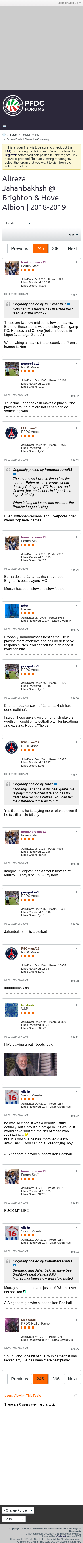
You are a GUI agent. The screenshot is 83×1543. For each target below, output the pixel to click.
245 (40, 248)
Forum (13, 134)
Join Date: (27, 279)
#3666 (75, 698)
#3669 (75, 924)
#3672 (75, 1116)
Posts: (52, 279)
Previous (19, 248)
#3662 (75, 396)
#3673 (75, 1203)
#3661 (75, 294)
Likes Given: (29, 285)
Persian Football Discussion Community (28, 139)
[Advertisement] (41, 47)
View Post (68, 304)
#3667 (75, 774)
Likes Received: (31, 282)
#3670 (75, 981)
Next (72, 248)
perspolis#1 (30, 363)
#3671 (75, 1037)
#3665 (75, 630)
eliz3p (25, 1091)
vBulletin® (61, 1536)
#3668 (75, 864)
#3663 (75, 460)
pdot (24, 605)
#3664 (75, 569)
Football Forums (30, 134)
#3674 (75, 1252)
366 (56, 248)
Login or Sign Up (68, 2)
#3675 (75, 1349)
